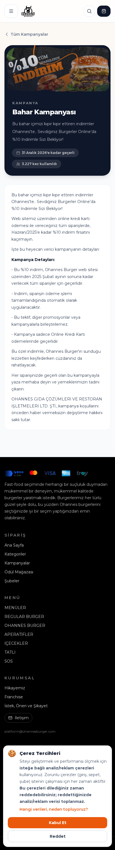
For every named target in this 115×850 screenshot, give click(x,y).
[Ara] (89, 11)
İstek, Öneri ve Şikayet (26, 705)
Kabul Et (57, 822)
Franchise (13, 696)
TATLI (10, 652)
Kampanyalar (17, 563)
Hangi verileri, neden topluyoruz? (54, 809)
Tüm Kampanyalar (29, 34)
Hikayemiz (14, 687)
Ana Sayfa (14, 545)
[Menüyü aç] (11, 11)
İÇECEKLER (16, 643)
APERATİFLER (18, 634)
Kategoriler (15, 554)
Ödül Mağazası (18, 571)
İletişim (22, 717)
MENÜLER (15, 607)
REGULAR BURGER (24, 616)
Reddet (58, 836)
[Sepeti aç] (104, 11)
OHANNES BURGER (24, 625)
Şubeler (11, 580)
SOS (8, 661)
